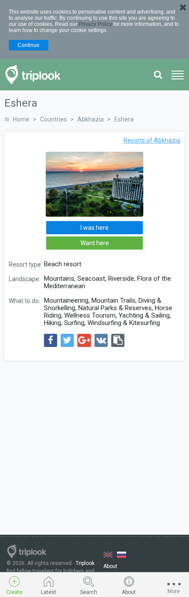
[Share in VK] (101, 340)
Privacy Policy (95, 24)
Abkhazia (90, 119)
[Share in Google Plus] (84, 340)
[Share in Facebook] (50, 340)
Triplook (85, 563)
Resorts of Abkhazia (152, 140)
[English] (108, 554)
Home (21, 119)
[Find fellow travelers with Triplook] (35, 75)
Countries (53, 119)
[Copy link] (117, 340)
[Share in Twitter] (67, 340)
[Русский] (121, 554)
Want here (94, 243)
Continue (29, 45)
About (110, 566)
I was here (94, 227)
